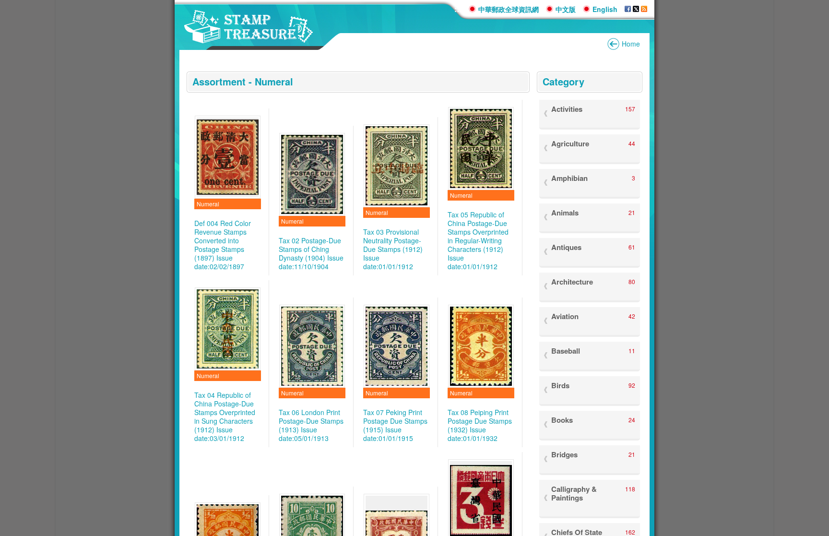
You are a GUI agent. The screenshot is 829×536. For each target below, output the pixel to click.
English (604, 9)
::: (458, 8)
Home (631, 43)
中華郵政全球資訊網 (508, 9)
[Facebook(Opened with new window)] (628, 9)
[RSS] (644, 9)
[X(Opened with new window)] (636, 9)
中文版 (566, 9)
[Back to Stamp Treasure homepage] (248, 38)
